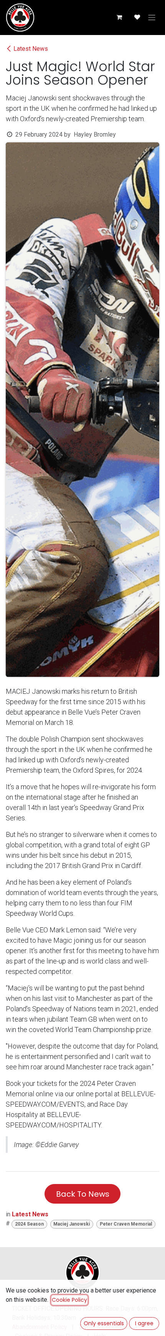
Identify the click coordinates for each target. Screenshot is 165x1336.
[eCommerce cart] (119, 17)
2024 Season (29, 1224)
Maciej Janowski (71, 1224)
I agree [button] (144, 1323)
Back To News (82, 1194)
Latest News (30, 48)
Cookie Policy (69, 1300)
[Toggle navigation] (151, 17)
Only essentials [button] (104, 1323)
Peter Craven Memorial (126, 1224)
